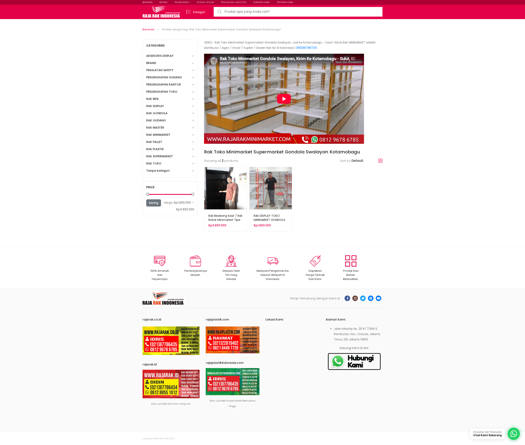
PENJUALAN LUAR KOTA (233, 2)
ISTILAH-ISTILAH (205, 2)
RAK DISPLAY (155, 106)
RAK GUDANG (156, 120)
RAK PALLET (154, 142)
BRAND (151, 63)
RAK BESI (152, 99)
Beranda (148, 29)
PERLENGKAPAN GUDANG (164, 77)
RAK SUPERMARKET (159, 156)
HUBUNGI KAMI (261, 2)
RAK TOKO (153, 163)
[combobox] (298, 12)
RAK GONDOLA (157, 113)
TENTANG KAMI (285, 2)
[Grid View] (380, 161)
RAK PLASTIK (155, 149)
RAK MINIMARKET (158, 135)
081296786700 (306, 48)
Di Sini (364, 348)
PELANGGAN (181, 2)
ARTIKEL (163, 2)
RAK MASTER (155, 128)
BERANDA (147, 2)
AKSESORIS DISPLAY (159, 56)
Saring (153, 203)
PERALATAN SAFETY (159, 70)
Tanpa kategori (158, 171)
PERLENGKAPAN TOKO (161, 92)
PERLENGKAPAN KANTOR (163, 84)
